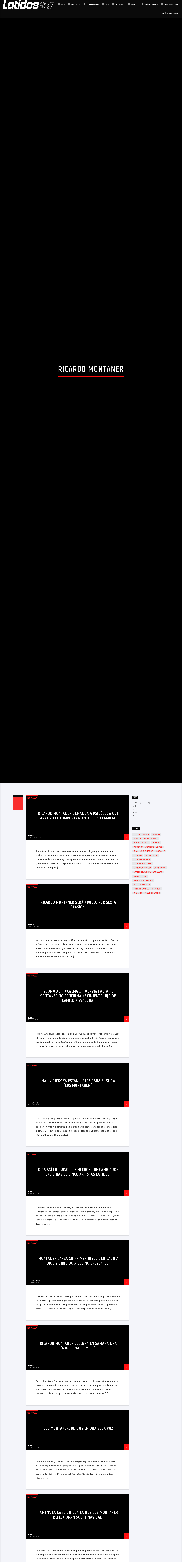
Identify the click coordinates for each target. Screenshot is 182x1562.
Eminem (156, 910)
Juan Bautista (34, 1170)
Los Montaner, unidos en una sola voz (78, 1495)
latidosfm (160, 935)
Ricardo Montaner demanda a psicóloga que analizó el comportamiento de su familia (78, 882)
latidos (31, 902)
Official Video (142, 956)
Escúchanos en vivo (170, 13)
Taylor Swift (152, 960)
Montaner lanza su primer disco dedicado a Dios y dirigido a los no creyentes (78, 1328)
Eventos (135, 4)
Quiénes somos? (151, 4)
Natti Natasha (142, 952)
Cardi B (138, 905)
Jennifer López (154, 914)
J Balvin (138, 914)
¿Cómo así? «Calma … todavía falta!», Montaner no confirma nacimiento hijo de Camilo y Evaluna (78, 1063)
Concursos (76, 4)
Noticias (32, 865)
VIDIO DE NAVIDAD (171, 4)
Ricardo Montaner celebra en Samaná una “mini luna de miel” (78, 1412)
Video (107, 4)
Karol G (160, 918)
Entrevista (121, 4)
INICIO (63, 4)
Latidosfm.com (142, 939)
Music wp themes (143, 947)
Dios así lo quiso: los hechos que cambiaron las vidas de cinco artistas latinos (78, 1239)
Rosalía (156, 956)
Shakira (138, 960)
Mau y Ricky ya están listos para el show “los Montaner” (78, 1150)
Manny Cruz (140, 943)
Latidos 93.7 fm (142, 926)
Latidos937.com (142, 935)
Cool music (150, 905)
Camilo (156, 901)
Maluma (158, 939)
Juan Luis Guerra (143, 918)
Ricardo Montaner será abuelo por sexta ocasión (78, 971)
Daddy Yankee (141, 910)
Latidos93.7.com (143, 931)
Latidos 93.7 (151, 922)
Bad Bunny (143, 901)
